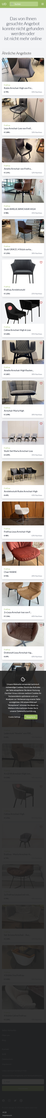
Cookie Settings (14, 717)
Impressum (7, 1115)
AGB (4, 1112)
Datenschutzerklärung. (26, 711)
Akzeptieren (30, 717)
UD (4, 4)
